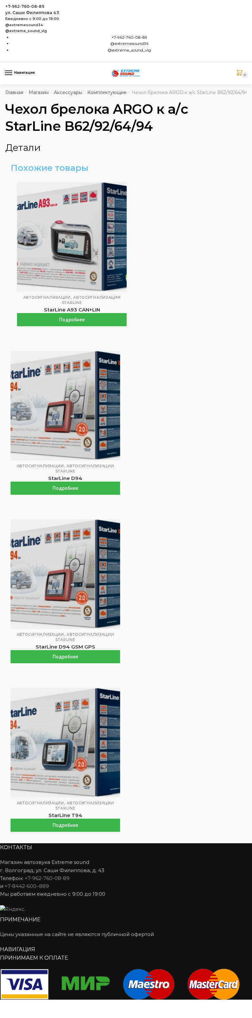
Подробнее (72, 319)
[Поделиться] (23, 1005)
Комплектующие (107, 92)
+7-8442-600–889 (27, 886)
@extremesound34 (24, 25)
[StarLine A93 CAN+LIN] (72, 237)
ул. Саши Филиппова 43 (32, 12)
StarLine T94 (65, 815)
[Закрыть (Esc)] (7, 1005)
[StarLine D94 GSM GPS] (65, 574)
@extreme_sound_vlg (26, 31)
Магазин (39, 92)
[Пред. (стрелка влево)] (7, 1014)
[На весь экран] (39, 1005)
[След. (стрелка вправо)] (23, 1014)
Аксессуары (68, 92)
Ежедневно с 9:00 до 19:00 (32, 19)
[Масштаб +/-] (56, 1005)
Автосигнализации (47, 297)
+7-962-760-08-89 (24, 6)
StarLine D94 (65, 478)
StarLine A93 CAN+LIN (72, 310)
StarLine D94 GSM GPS (65, 647)
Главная (14, 92)
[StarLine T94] (65, 742)
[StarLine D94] (65, 405)
